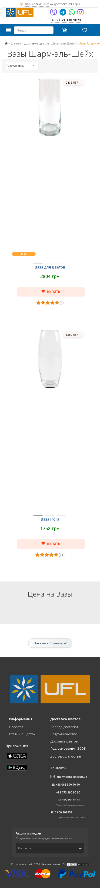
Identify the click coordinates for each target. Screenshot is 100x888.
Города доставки (64, 726)
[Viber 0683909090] (54, 14)
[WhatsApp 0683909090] (72, 14)
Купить (53, 292)
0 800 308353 (63, 812)
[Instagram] (80, 14)
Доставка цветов (64, 741)
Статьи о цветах (22, 734)
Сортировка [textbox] (15, 66)
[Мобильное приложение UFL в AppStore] (18, 755)
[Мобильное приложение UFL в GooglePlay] (17, 767)
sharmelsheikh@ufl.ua (72, 777)
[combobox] (21, 66)
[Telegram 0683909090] (63, 14)
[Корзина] (64, 30)
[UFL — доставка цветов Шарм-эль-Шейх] (19, 12)
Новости (16, 726)
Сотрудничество (63, 734)
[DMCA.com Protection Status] (77, 864)
